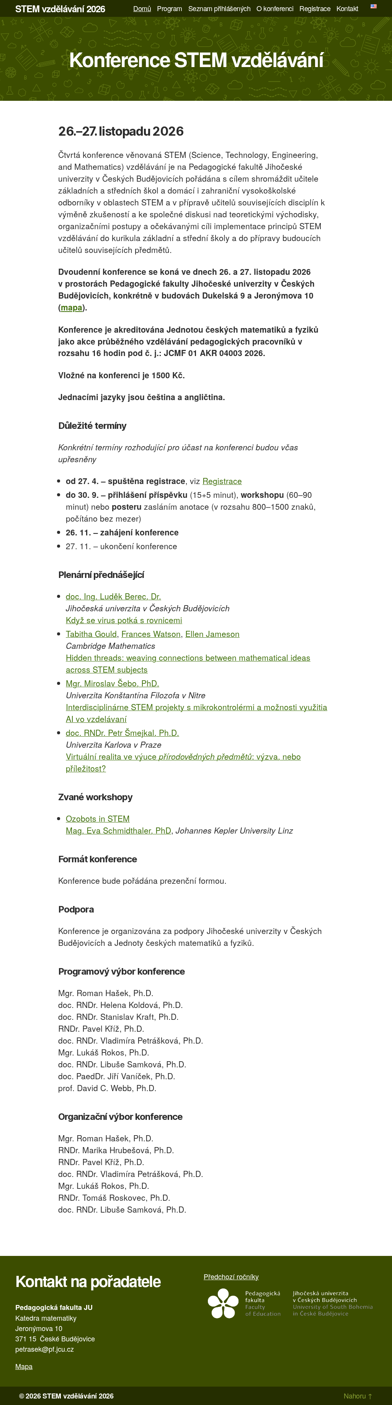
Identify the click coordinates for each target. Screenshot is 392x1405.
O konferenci (274, 8)
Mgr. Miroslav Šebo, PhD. (112, 683)
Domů (142, 8)
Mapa (24, 1366)
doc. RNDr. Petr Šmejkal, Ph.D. (122, 732)
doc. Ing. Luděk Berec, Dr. (113, 596)
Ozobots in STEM (98, 818)
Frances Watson (151, 633)
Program (169, 8)
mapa (71, 307)
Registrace (314, 8)
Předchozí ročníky (231, 1276)
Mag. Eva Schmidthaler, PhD (118, 830)
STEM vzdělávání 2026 (60, 8)
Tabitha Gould (91, 633)
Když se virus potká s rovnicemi (124, 619)
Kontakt (347, 8)
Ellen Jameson (212, 633)
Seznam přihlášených (219, 8)
